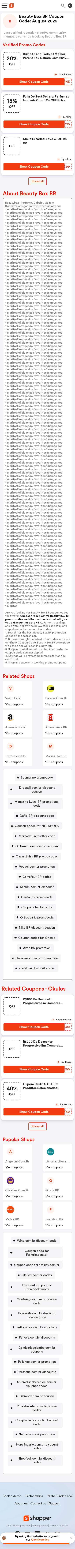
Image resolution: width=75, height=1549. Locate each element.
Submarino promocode (37, 777)
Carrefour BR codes (36, 876)
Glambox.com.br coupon (37, 1396)
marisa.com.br (56, 756)
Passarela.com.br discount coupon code (36, 1315)
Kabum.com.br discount (37, 887)
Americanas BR (56, 727)
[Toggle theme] (70, 5)
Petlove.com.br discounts (37, 1337)
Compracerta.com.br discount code (36, 1422)
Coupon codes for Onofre (36, 937)
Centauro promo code (36, 897)
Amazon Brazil (15, 727)
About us (21, 1503)
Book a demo (12, 1496)
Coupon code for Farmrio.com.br (37, 1252)
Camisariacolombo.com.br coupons (36, 1349)
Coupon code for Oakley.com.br (36, 1264)
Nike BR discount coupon (37, 927)
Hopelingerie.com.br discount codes (37, 1446)
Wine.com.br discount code (37, 1240)
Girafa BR (52, 1190)
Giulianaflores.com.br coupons (36, 846)
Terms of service (58, 1525)
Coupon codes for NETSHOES (37, 825)
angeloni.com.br (17, 1161)
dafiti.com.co (15, 756)
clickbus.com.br (17, 1190)
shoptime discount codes (37, 968)
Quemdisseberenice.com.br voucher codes (37, 1383)
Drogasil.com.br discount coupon (37, 789)
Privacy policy (40, 1525)
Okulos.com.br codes (37, 1275)
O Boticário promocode (37, 917)
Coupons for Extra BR (36, 907)
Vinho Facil (13, 698)
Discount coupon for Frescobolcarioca (36, 1287)
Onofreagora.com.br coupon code (37, 1301)
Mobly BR (12, 1219)
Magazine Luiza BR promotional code (36, 803)
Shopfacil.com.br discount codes (36, 1460)
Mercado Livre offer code (36, 836)
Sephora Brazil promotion (37, 1434)
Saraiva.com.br (56, 698)
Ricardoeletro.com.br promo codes (37, 1408)
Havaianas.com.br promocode (37, 958)
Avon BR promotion (37, 948)
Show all (38, 181)
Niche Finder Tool (60, 1496)
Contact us (38, 1503)
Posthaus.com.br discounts (37, 1371)
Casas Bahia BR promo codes (37, 856)
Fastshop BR (54, 1219)
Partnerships (34, 1496)
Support (54, 1503)
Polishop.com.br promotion (37, 1361)
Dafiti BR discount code (37, 815)
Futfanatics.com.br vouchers (36, 1327)
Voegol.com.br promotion (37, 866)
